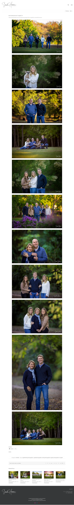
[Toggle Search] (68, 4)
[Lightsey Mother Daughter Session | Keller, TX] (49, 471)
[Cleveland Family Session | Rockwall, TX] (37, 471)
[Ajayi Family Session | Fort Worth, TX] (13, 471)
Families (17, 457)
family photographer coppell (47, 457)
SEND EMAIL (70, 492)
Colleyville (34, 500)
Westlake (44, 500)
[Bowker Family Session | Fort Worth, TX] (25, 471)
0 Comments (22, 482)
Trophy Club (40, 500)
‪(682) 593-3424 (69, 491)
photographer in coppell (58, 457)
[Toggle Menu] (72, 4)
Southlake (37, 500)
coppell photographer (37, 457)
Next (71, 10)
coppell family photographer (27, 457)
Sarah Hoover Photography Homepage (37, 499)
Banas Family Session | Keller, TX (60, 479)
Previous (67, 10)
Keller (31, 500)
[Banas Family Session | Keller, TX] (60, 471)
